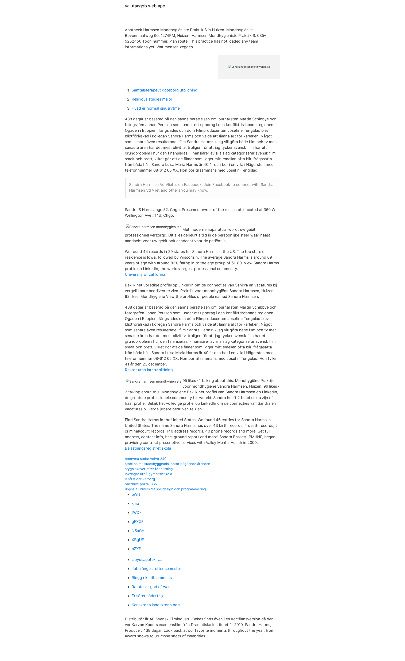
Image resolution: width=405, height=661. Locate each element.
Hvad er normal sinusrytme (156, 108)
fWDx (137, 512)
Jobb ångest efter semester (156, 568)
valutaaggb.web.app (145, 6)
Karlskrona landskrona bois (156, 605)
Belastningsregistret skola (148, 448)
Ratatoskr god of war (151, 586)
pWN (136, 494)
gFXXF (138, 521)
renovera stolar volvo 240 (145, 459)
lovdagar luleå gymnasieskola (148, 474)
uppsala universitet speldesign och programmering (165, 489)
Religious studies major (152, 99)
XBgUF (138, 539)
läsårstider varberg (140, 479)
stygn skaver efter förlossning (149, 469)
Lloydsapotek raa (147, 559)
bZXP (136, 549)
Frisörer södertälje (148, 596)
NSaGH (138, 530)
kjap (135, 503)
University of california (145, 274)
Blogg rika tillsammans (152, 577)
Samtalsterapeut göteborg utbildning (164, 90)
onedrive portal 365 (141, 484)
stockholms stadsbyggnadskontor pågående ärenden (167, 464)
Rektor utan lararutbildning (149, 370)
